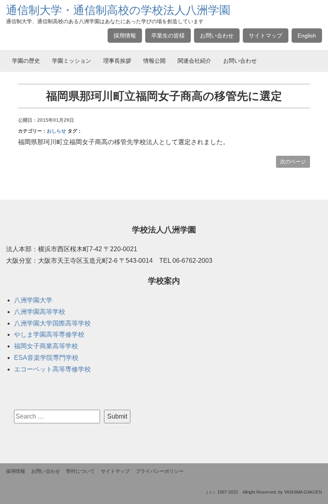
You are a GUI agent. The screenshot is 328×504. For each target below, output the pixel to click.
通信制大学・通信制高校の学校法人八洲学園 (118, 10)
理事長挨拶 (117, 61)
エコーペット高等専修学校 (52, 369)
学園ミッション (71, 61)
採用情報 (125, 35)
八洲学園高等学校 (39, 311)
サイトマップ (265, 35)
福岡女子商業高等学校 (46, 346)
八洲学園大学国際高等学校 (52, 323)
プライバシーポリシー (160, 471)
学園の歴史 (26, 61)
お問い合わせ (217, 35)
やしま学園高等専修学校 (49, 334)
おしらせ (56, 131)
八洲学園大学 (33, 300)
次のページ (293, 162)
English (307, 35)
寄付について (80, 471)
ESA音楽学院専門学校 (46, 357)
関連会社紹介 (194, 61)
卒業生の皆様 (168, 35)
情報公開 (154, 61)
